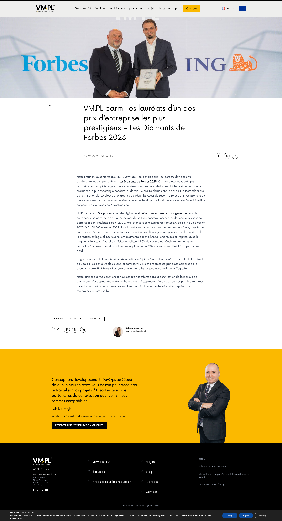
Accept (230, 515)
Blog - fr (96, 319)
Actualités (76, 319)
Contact (191, 8)
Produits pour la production (126, 8)
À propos (173, 8)
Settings (263, 515)
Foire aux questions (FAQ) (211, 484)
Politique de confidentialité (212, 466)
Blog (162, 8)
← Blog (47, 105)
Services (100, 8)
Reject (246, 515)
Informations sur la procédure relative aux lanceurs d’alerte (224, 475)
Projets (151, 8)
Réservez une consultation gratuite (79, 425)
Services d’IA (83, 8)
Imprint (202, 459)
